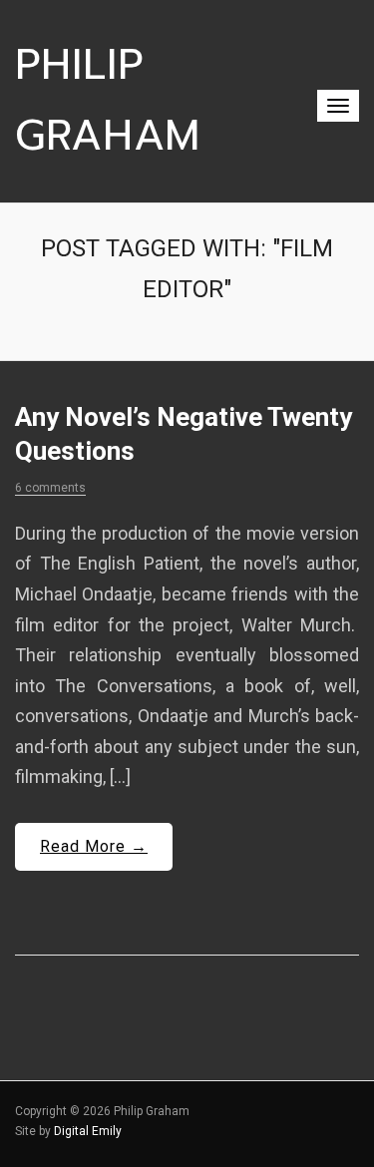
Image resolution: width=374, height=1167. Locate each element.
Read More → (94, 846)
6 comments (50, 488)
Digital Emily (88, 1131)
